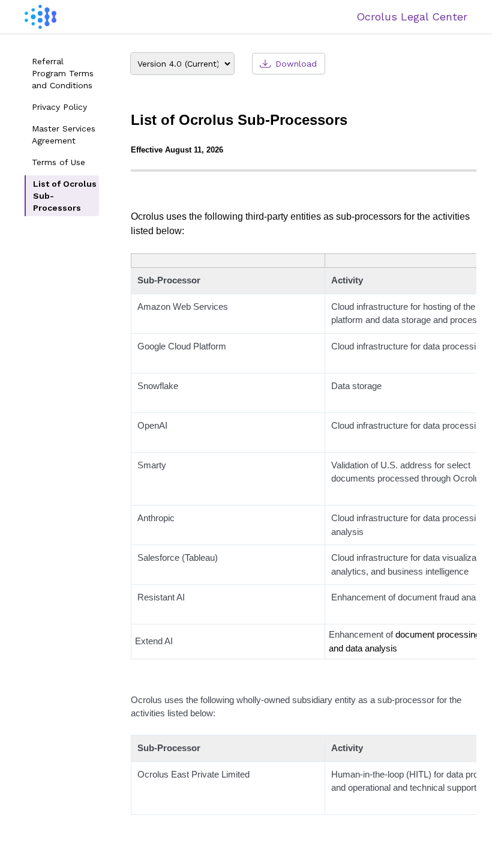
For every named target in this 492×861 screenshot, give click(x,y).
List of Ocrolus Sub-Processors (65, 196)
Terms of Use (58, 162)
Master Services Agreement (63, 134)
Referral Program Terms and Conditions (63, 73)
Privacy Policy (59, 107)
